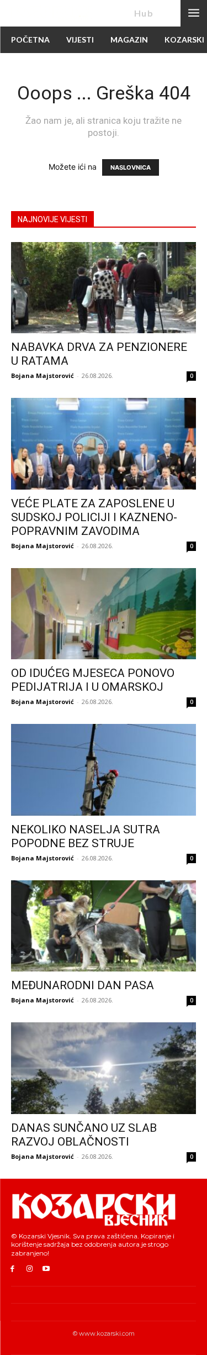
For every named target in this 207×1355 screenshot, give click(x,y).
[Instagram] (29, 1269)
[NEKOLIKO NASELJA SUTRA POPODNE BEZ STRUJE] (103, 769)
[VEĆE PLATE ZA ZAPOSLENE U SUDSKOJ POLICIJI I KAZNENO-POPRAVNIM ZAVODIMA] (103, 443)
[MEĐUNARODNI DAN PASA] (103, 925)
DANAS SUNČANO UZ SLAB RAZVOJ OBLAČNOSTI (84, 1134)
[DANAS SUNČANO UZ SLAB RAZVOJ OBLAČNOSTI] (103, 1068)
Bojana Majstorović (42, 375)
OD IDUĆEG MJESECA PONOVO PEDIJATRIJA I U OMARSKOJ (92, 680)
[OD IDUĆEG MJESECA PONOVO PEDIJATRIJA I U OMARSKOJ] (103, 613)
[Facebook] (12, 1269)
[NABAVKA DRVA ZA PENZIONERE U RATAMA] (103, 287)
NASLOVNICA (130, 167)
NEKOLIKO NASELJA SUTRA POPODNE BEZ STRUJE (85, 836)
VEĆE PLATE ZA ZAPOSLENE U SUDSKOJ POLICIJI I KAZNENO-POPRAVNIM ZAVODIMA (94, 517)
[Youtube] (46, 1269)
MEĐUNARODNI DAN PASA (82, 985)
